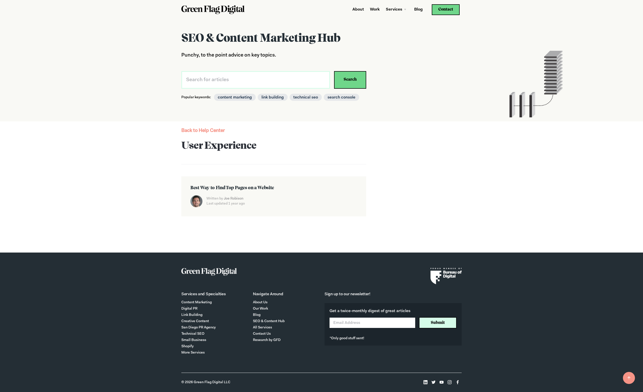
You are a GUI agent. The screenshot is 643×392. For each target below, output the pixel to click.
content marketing (235, 97)
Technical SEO (192, 334)
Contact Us (262, 334)
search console (341, 97)
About (358, 10)
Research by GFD (267, 340)
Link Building (191, 315)
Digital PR (189, 309)
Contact (445, 10)
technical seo (305, 97)
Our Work (260, 309)
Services (394, 10)
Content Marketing (196, 302)
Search (350, 80)
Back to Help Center (203, 130)
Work (375, 10)
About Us (260, 302)
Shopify (187, 346)
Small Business (193, 340)
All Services (262, 327)
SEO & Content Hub (269, 321)
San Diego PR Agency (198, 327)
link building (272, 97)
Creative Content (195, 321)
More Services (193, 353)
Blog (418, 10)
